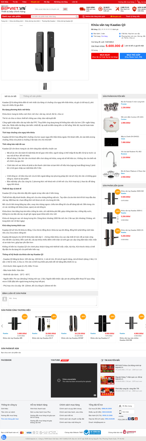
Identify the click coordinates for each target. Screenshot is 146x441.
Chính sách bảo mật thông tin (70, 422)
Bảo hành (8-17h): (100, 415)
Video (24, 2)
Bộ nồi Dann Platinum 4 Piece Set (133, 171)
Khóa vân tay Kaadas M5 (12, 338)
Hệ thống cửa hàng (61, 2)
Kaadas (5, 333)
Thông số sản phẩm (32, 96)
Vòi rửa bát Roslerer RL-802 (131, 151)
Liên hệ (74, 2)
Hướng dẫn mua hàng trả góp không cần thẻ (41, 421)
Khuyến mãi (35, 2)
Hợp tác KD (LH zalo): (102, 419)
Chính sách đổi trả (66, 415)
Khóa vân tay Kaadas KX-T (42, 338)
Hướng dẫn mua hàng (126, 2)
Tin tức (15, 2)
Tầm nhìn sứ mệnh (8, 412)
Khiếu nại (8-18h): (100, 412)
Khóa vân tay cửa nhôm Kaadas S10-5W (129, 339)
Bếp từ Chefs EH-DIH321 (130, 136)
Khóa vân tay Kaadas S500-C (131, 210)
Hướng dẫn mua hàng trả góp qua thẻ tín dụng (42, 416)
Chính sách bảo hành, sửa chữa (71, 412)
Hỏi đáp (47, 2)
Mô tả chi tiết (10, 96)
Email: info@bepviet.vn (97, 422)
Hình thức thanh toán (38, 409)
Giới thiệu (4, 2)
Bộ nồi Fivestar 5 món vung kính (132, 102)
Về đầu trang (127, 406)
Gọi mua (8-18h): (100, 409)
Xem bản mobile (124, 412)
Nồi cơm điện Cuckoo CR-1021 (132, 117)
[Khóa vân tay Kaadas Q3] (45, 86)
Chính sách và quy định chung (70, 409)
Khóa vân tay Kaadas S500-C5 (132, 230)
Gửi (65, 9)
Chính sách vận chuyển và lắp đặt (72, 419)
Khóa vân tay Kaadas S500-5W (132, 191)
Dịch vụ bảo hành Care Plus (40, 412)
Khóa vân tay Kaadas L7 (100, 338)
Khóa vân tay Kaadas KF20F (72, 338)
